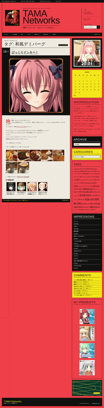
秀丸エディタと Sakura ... (79, 236)
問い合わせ (46, 34)
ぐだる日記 (14, 34)
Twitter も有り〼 (82, 131)
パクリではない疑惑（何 (79, 295)
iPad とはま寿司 (77, 290)
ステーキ (82, 179)
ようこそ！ (76, 221)
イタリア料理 (83, 173)
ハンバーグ (20, 200)
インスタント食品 (94, 173)
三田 (96, 186)
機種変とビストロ (77, 282)
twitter (83, 171)
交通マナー (96, 189)
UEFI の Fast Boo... (78, 265)
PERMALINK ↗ (65, 200)
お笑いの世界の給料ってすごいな (81, 260)
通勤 (94, 207)
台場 (81, 192)
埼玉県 (85, 195)
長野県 (82, 209)
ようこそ (6, 34)
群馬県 (87, 207)
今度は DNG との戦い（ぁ (79, 286)
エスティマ (86, 176)
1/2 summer (78, 168)
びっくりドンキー (21, 126)
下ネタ (78, 189)
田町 (93, 203)
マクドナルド (88, 186)
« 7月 (75, 95)
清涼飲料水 (86, 203)
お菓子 (96, 171)
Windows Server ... (78, 251)
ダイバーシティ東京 (92, 179)
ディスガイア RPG (80, 183)
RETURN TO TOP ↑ (96, 403)
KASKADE (8, 200)
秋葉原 (81, 207)
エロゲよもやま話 (77, 241)
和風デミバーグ (25, 200)
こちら (95, 120)
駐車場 (93, 209)
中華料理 (87, 189)
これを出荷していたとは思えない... (81, 246)
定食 (93, 195)
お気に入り (36, 34)
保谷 (76, 191)
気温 (89, 199)
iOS (84, 168)
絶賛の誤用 (76, 231)
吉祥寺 (95, 191)
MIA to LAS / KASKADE (23, 176)
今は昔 (54, 34)
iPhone (89, 168)
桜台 (82, 199)
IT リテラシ (76, 255)
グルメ (13, 49)
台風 (89, 192)
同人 (22, 34)
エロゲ (28, 34)
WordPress (90, 171)
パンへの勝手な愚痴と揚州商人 (80, 279)
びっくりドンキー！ (25, 52)
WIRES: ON (97, 34)
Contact (75, 226)
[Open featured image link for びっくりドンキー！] (36, 85)
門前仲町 (88, 209)
